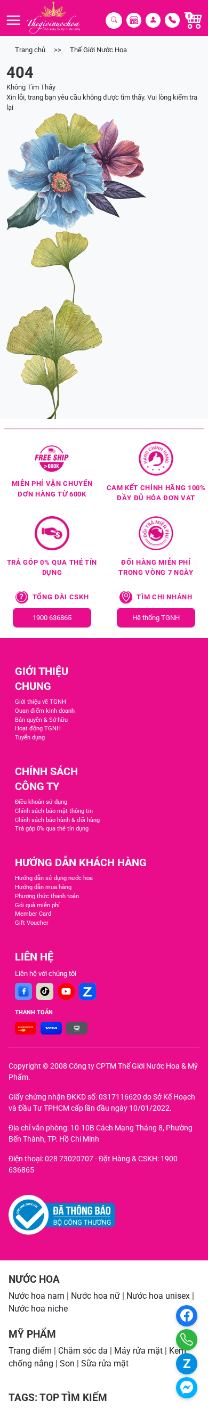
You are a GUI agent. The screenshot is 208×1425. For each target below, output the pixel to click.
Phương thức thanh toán (47, 896)
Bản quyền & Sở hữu (41, 719)
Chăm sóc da (83, 1351)
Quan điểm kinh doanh (45, 710)
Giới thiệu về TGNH (40, 701)
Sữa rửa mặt (105, 1363)
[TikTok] (44, 991)
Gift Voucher (32, 922)
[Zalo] (87, 991)
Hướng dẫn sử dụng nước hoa (54, 878)
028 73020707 (69, 1158)
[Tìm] (114, 20)
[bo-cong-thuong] (62, 1215)
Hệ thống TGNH (156, 618)
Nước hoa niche (38, 1309)
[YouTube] (66, 991)
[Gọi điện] (186, 1339)
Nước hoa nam (37, 1296)
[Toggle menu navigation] (13, 20)
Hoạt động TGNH (38, 728)
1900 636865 (52, 618)
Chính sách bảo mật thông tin (54, 811)
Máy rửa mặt (138, 1351)
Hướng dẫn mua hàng (43, 887)
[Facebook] (23, 991)
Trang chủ (30, 50)
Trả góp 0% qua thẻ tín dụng (52, 828)
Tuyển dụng (30, 737)
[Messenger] (186, 1387)
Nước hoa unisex (158, 1296)
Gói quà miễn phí (37, 905)
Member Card (33, 913)
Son (67, 1363)
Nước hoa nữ (95, 1296)
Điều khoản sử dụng (41, 802)
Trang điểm (30, 1351)
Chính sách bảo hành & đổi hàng (57, 820)
